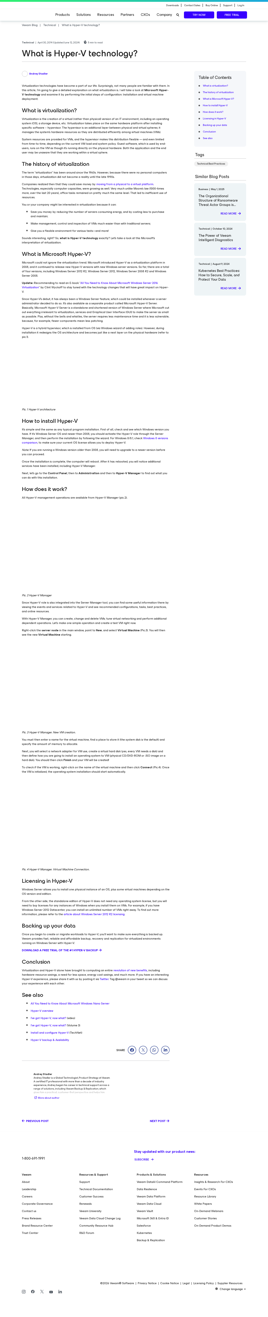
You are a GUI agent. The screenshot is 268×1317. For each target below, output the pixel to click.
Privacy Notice (147, 1283)
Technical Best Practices (211, 164)
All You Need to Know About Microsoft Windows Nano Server (70, 1003)
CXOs (145, 15)
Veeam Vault (145, 1211)
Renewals (85, 1203)
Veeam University (90, 1211)
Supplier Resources (229, 1283)
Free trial (232, 14)
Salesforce (144, 1225)
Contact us (29, 1211)
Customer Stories (205, 1218)
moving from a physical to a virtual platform (124, 184)
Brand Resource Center (37, 1225)
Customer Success (91, 1196)
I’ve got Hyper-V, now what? (48, 1018)
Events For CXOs (205, 1189)
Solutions (83, 15)
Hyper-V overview (42, 1010)
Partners (127, 15)
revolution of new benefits (130, 970)
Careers (27, 1196)
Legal (186, 1283)
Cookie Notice (169, 1283)
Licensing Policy (203, 1283)
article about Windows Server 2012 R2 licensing (94, 914)
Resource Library (205, 1196)
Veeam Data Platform (151, 1196)
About (26, 1181)
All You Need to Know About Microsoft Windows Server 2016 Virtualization (90, 285)
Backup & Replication (151, 1240)
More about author (48, 1098)
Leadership (29, 1189)
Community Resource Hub (96, 1225)
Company (164, 15)
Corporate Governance (37, 1203)
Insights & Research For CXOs (213, 1181)
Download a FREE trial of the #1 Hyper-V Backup (60, 950)
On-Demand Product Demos (212, 1225)
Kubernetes (144, 1232)
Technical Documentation (96, 1189)
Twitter (104, 979)
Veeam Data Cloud (149, 1203)
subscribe (142, 1159)
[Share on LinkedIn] (165, 1050)
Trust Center (30, 1232)
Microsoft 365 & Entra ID (153, 1218)
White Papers (203, 1203)
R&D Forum (86, 1232)
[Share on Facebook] (132, 1050)
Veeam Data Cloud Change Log (100, 1218)
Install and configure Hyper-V (50, 1032)
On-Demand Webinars (208, 1211)
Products (62, 15)
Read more (229, 213)
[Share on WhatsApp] (154, 1050)
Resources (105, 15)
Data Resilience (147, 1189)
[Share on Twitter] (143, 1050)
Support (84, 1181)
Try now (199, 14)
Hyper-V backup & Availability (50, 1039)
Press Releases (31, 1218)
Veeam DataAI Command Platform (159, 1181)
